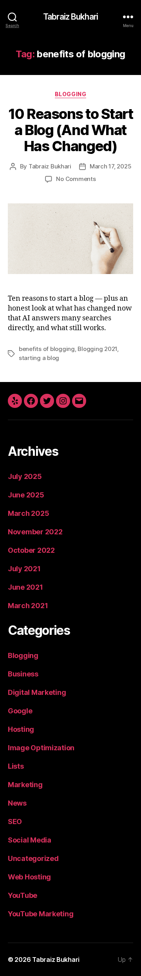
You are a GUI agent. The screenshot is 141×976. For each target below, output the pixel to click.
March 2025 (28, 513)
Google (20, 711)
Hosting (21, 729)
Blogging (70, 94)
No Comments (76, 179)
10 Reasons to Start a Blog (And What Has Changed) (70, 130)
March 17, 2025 (110, 166)
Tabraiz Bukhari (70, 17)
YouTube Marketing (40, 914)
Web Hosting (29, 877)
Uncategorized (33, 858)
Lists (16, 766)
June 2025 (26, 495)
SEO (15, 821)
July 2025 (25, 476)
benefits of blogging (47, 349)
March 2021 (28, 605)
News (17, 803)
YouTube (22, 895)
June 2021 (25, 587)
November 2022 (35, 532)
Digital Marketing (37, 692)
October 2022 (31, 550)
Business (23, 674)
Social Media (29, 840)
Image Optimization (41, 748)
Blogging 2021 (97, 349)
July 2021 (24, 569)
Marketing (25, 784)
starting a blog (39, 358)
